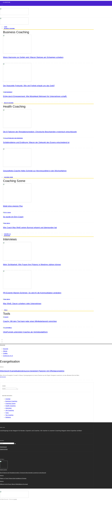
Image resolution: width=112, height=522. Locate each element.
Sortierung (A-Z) (8, 356)
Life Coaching (9, 410)
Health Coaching (8, 102)
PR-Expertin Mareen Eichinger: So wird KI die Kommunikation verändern (32, 293)
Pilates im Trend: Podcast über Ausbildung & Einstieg (13, 478)
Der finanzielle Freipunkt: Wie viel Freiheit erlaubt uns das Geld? (29, 86)
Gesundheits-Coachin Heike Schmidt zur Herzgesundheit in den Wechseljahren (35, 171)
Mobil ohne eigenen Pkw (13, 206)
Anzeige (7, 399)
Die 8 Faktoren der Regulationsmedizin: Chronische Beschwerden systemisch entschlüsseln (40, 132)
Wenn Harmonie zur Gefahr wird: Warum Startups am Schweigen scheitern (33, 57)
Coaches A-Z (7, 515)
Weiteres (2, 366)
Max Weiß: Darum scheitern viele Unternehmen (22, 303)
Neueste (5, 349)
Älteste (5, 351)
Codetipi (15, 499)
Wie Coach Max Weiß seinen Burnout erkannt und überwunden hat (30, 227)
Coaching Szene (8, 177)
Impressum (3, 447)
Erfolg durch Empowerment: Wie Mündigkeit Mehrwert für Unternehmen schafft (35, 96)
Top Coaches (9, 415)
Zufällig (5, 353)
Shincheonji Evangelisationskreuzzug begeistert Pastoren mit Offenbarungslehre (32, 371)
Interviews (7, 235)
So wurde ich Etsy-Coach (13, 217)
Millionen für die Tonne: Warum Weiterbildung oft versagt (14, 484)
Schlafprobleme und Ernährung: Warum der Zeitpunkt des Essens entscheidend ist (36, 142)
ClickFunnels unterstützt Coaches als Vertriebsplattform (25, 332)
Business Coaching (9, 28)
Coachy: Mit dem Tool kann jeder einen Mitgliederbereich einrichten (30, 321)
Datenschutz (4, 449)
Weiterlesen (3, 376)
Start (4, 505)
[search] (15, 443)
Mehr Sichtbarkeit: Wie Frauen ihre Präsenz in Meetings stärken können (32, 264)
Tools (5, 310)
